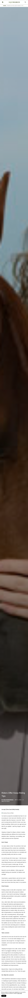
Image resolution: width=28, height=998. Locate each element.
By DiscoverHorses (7, 799)
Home (4, 5)
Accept (4, 995)
